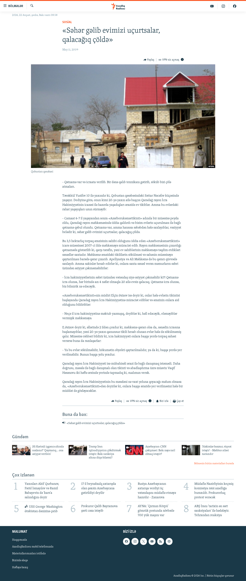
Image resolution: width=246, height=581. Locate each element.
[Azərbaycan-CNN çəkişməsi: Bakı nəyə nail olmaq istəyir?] (134, 450)
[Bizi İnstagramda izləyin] (223, 6)
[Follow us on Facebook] (126, 541)
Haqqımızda (19, 540)
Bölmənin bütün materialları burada (214, 463)
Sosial (67, 22)
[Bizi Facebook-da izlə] (234, 6)
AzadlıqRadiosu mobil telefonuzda (32, 546)
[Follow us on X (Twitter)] (143, 541)
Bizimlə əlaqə (20, 560)
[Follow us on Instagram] (134, 541)
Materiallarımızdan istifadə (29, 553)
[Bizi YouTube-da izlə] (212, 6)
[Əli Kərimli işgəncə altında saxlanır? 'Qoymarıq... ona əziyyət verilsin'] (21, 450)
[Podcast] (169, 541)
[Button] (149, 59)
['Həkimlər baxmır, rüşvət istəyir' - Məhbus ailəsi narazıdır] (191, 450)
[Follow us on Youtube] (152, 541)
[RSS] (160, 541)
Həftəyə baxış (20, 567)
